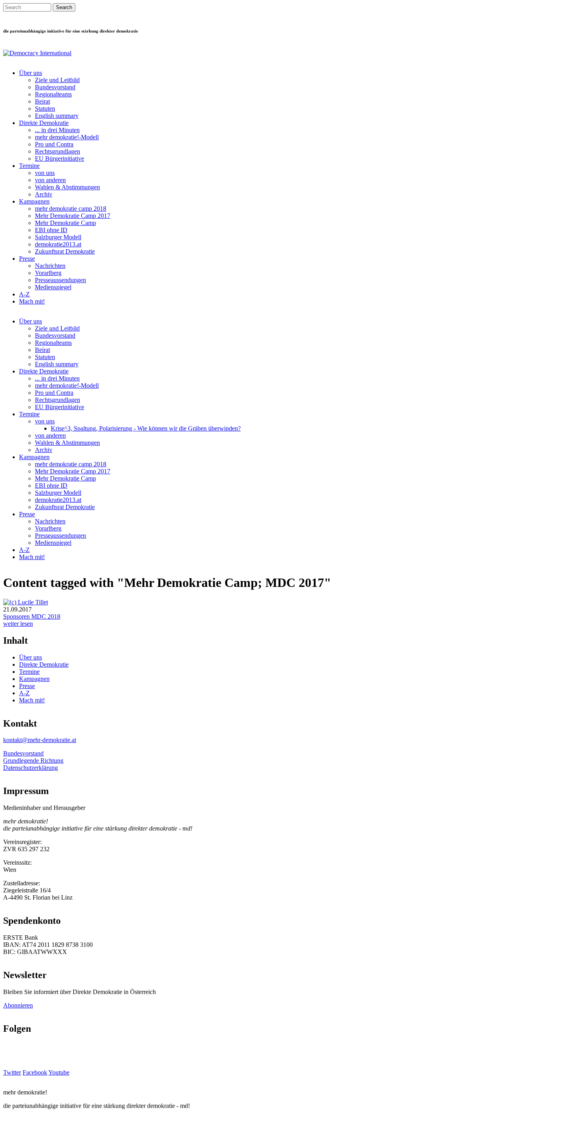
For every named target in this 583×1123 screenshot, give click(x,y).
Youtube (58, 1072)
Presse (27, 258)
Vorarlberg (48, 272)
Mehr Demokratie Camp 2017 (72, 215)
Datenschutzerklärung (30, 767)
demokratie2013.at (58, 244)
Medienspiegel (53, 287)
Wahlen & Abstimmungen (67, 187)
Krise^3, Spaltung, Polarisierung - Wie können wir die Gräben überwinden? (146, 428)
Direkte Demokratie (44, 122)
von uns (45, 172)
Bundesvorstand (55, 87)
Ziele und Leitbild (57, 80)
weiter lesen (18, 623)
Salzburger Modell (58, 237)
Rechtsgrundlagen (57, 151)
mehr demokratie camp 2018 (70, 208)
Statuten (45, 108)
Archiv (43, 194)
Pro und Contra (54, 144)
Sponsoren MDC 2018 (31, 616)
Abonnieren (18, 1005)
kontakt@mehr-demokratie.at (39, 739)
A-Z (24, 294)
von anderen (50, 180)
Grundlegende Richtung (33, 760)
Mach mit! (32, 301)
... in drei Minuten (57, 130)
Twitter (12, 1072)
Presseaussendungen (60, 280)
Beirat (42, 101)
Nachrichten (50, 265)
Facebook (35, 1072)
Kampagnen (34, 201)
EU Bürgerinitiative (59, 158)
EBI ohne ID (51, 230)
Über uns (30, 72)
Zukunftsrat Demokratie (65, 251)
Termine (29, 165)
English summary (57, 115)
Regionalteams (53, 94)
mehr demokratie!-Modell (67, 137)
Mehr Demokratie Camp (65, 222)
